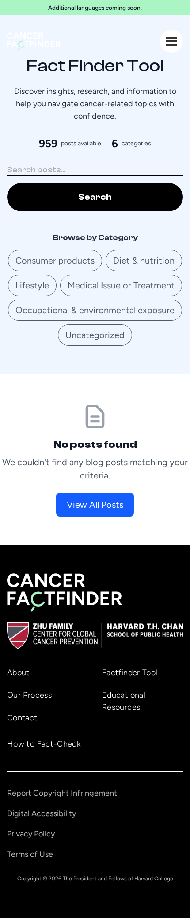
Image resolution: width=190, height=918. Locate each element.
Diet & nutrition (144, 260)
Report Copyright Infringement (62, 793)
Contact (22, 718)
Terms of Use (30, 854)
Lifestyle (32, 285)
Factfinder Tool (129, 672)
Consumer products (55, 260)
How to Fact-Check (43, 744)
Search (95, 197)
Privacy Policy (31, 834)
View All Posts (95, 504)
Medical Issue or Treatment (121, 285)
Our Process (29, 695)
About (18, 672)
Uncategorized (95, 335)
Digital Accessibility (41, 813)
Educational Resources (123, 701)
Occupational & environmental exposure (95, 310)
